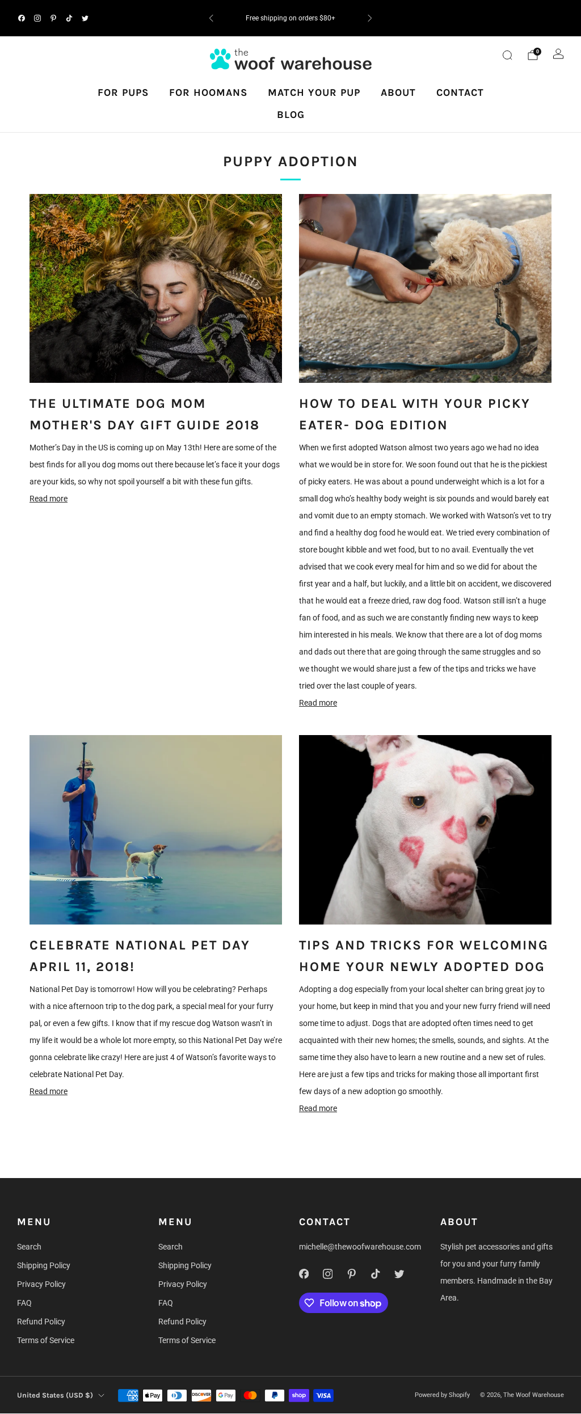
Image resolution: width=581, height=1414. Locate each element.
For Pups (123, 92)
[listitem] (290, 18)
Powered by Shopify (442, 1395)
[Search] (507, 55)
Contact (460, 92)
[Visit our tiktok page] (69, 18)
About (398, 92)
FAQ (24, 1302)
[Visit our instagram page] (37, 18)
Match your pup (314, 92)
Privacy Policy (41, 1284)
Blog (291, 114)
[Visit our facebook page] (22, 18)
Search (29, 1246)
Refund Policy (41, 1321)
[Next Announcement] (370, 18)
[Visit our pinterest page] (53, 18)
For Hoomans (208, 92)
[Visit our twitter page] (85, 18)
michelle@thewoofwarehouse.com (360, 1246)
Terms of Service (45, 1340)
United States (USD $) (55, 1395)
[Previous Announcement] (211, 18)
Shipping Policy (43, 1265)
